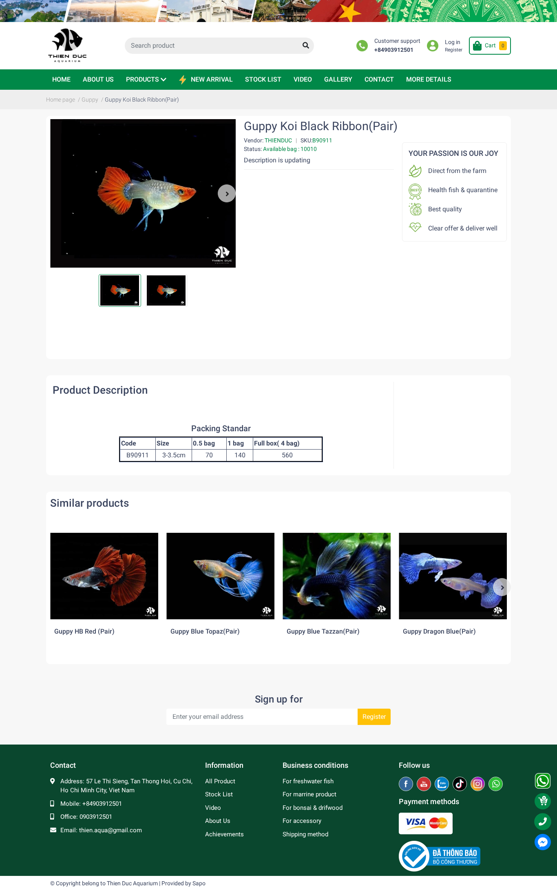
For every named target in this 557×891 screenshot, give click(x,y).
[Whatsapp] (495, 784)
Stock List (219, 794)
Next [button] (227, 193)
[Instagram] (478, 784)
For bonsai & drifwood (313, 807)
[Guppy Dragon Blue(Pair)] (453, 576)
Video (213, 807)
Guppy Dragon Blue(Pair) (439, 631)
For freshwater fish (308, 781)
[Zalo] (443, 784)
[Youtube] (425, 784)
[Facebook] (407, 784)
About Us (217, 821)
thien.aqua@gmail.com (110, 830)
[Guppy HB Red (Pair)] (104, 576)
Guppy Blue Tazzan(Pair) (323, 631)
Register (453, 50)
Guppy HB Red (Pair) (84, 631)
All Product (220, 781)
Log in (452, 42)
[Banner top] (278, 11)
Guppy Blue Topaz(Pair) (205, 631)
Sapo (199, 883)
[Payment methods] (426, 823)
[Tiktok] (461, 784)
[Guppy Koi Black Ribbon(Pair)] (143, 193)
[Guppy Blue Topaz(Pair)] (220, 576)
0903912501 (96, 816)
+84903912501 (393, 50)
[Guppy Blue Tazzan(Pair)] (337, 576)
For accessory (302, 821)
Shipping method (305, 834)
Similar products (89, 503)
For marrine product (309, 794)
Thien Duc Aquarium (132, 883)
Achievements (224, 834)
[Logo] (439, 856)
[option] (143, 193)
